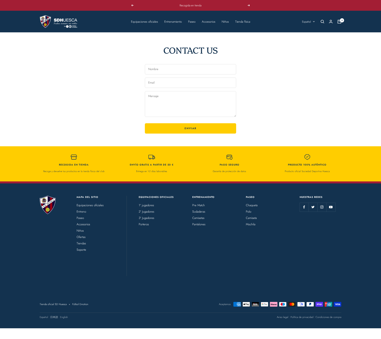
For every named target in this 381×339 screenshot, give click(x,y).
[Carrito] (339, 21)
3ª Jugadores (146, 218)
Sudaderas (198, 211)
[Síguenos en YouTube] (330, 207)
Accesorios (208, 21)
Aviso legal (282, 317)
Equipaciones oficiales (144, 21)
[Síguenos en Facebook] (304, 207)
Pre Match (198, 205)
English (64, 317)
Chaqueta (252, 205)
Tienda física (242, 21)
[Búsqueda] (322, 21)
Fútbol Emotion (80, 304)
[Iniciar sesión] (331, 21)
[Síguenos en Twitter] (313, 207)
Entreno (81, 211)
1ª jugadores (146, 205)
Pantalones (198, 224)
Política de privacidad (302, 317)
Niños (225, 21)
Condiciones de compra (328, 317)
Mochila (250, 224)
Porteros (144, 224)
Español (306, 22)
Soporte (81, 250)
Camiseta (251, 218)
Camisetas (198, 218)
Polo (248, 211)
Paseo (191, 21)
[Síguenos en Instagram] (322, 207)
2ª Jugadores (146, 211)
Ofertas (81, 237)
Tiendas (81, 243)
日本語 (54, 317)
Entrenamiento (173, 21)
